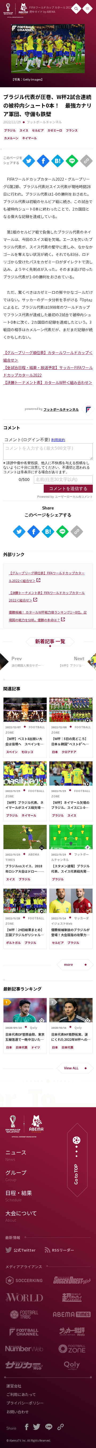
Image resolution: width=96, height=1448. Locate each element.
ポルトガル (13, 942)
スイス (23, 130)
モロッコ (27, 752)
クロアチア (69, 752)
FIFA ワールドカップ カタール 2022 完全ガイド (50, 9)
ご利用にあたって (21, 1394)
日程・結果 (18, 1196)
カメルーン (11, 138)
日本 (55, 752)
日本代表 (21, 1047)
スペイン (12, 752)
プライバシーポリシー (25, 1403)
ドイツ (35, 1047)
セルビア (38, 130)
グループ (15, 1175)
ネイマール (29, 138)
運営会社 (13, 1385)
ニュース (15, 1155)
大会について (21, 1216)
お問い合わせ (17, 1411)
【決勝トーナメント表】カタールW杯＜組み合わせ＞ (47, 382)
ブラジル (10, 130)
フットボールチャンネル (44, 122)
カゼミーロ (54, 130)
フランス (72, 130)
